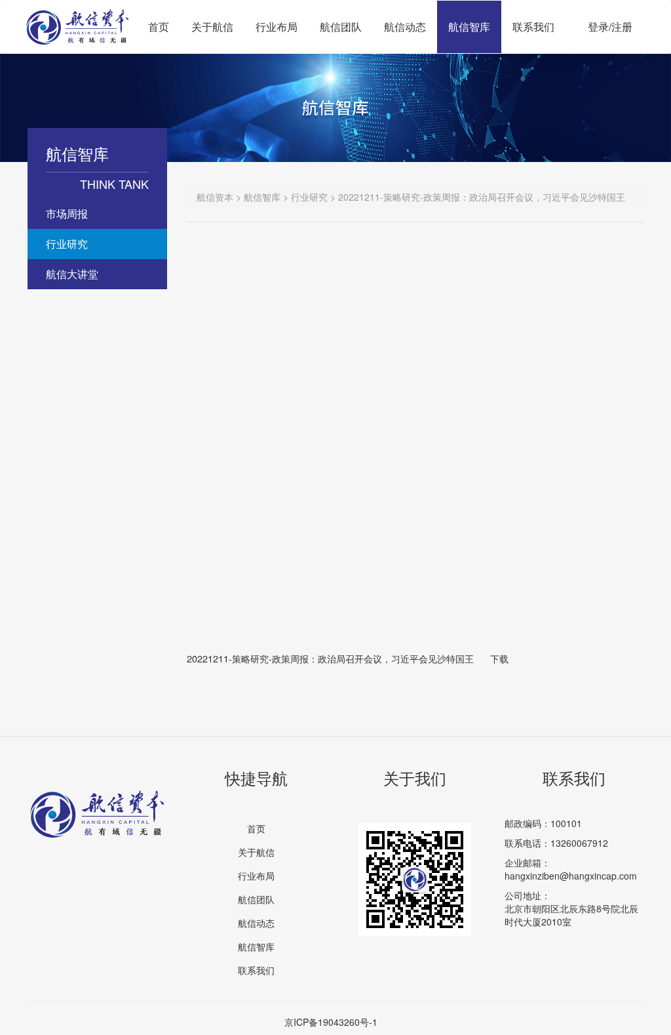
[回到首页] (77, 17)
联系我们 (533, 26)
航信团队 (341, 26)
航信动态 (405, 26)
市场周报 (67, 213)
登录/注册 (610, 26)
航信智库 (469, 26)
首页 (158, 26)
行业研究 (67, 243)
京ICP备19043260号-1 (330, 1021)
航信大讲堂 (72, 273)
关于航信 (212, 26)
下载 (499, 658)
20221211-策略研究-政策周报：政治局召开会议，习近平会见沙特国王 (330, 658)
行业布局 (276, 26)
